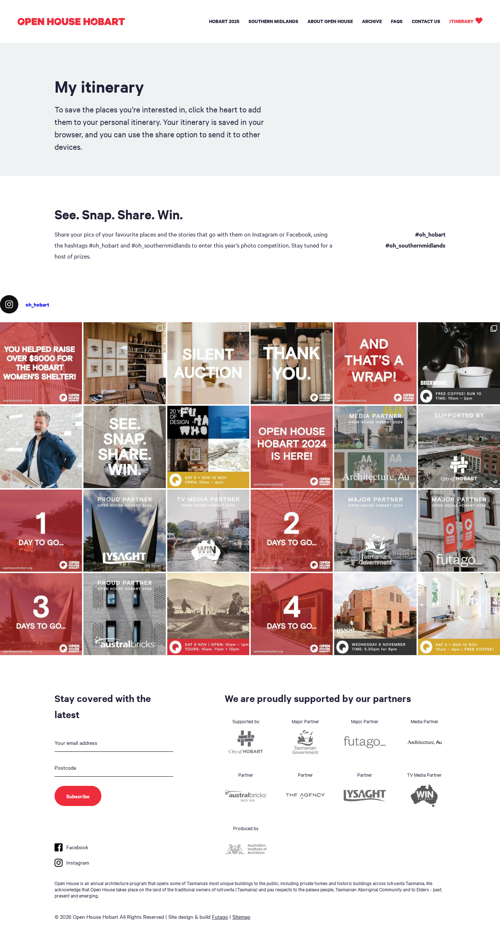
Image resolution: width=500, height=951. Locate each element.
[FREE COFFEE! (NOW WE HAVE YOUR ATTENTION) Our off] (292, 531)
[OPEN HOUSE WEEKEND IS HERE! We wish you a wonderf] (292, 447)
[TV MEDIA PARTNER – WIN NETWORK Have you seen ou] (208, 531)
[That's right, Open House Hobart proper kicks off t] (41, 614)
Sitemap (241, 916)
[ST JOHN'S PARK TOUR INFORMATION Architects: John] (208, 614)
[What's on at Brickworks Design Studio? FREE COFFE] (459, 363)
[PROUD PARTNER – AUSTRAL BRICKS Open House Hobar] (124, 614)
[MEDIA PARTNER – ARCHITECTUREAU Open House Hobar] (375, 447)
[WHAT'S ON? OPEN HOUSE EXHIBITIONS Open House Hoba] (208, 447)
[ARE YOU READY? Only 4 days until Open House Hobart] (292, 614)
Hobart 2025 (224, 21)
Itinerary (461, 21)
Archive (372, 21)
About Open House (330, 21)
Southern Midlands (273, 21)
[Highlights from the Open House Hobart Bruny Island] (124, 363)
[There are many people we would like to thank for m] (292, 363)
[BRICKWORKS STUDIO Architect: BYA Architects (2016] (459, 614)
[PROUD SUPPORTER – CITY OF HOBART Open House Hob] (459, 447)
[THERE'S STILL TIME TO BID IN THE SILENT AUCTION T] (208, 363)
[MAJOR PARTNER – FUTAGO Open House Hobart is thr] (459, 531)
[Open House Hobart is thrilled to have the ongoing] (124, 531)
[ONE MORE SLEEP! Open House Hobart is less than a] (41, 531)
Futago (220, 916)
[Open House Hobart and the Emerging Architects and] (41, 363)
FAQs (397, 21)
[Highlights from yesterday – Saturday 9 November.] (41, 447)
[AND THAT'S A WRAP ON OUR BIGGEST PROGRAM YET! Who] (375, 363)
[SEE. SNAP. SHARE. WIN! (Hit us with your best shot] (124, 447)
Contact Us (426, 21)
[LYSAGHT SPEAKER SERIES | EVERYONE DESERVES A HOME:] (375, 614)
